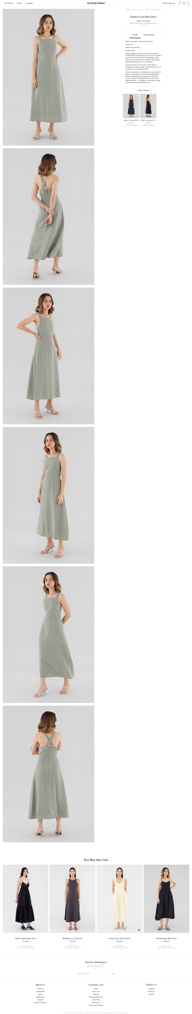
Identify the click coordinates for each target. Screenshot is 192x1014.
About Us (40, 988)
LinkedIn (151, 994)
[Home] (96, 3)
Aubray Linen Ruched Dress (119, 938)
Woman (134, 10)
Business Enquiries (40, 1002)
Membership (40, 997)
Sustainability (40, 991)
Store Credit (96, 999)
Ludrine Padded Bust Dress (25, 938)
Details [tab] (135, 34)
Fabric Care (96, 991)
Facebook (151, 991)
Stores (40, 994)
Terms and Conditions (96, 1005)
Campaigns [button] (29, 3)
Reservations (96, 1002)
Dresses (141, 10)
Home (128, 10)
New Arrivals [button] (8, 3)
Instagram (151, 989)
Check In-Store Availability (131, 125)
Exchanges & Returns (96, 997)
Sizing (96, 988)
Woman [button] (19, 3)
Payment (96, 994)
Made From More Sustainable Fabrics (143, 23)
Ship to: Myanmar (169, 3)
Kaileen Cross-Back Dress (131, 120)
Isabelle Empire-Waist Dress (166, 938)
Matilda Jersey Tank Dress (72, 938)
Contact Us (40, 999)
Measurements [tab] (149, 34)
